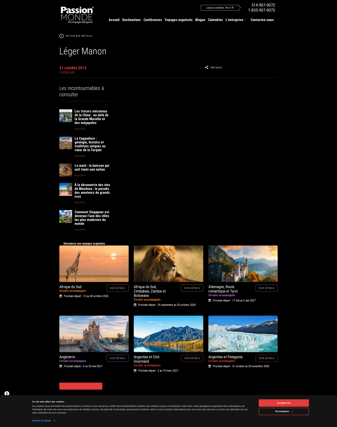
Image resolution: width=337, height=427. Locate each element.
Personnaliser (282, 411)
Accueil (114, 20)
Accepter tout (284, 403)
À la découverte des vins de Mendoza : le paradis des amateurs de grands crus (92, 191)
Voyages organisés (179, 20)
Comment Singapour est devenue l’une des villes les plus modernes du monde (92, 218)
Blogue (200, 20)
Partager (216, 67)
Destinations (131, 20)
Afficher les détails (41, 420)
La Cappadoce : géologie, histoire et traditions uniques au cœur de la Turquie (90, 144)
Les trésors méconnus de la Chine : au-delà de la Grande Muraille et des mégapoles (91, 117)
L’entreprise (234, 20)
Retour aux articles (79, 36)
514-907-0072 (263, 5)
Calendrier (215, 20)
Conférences (153, 20)
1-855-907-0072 (261, 10)
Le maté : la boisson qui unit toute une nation (92, 167)
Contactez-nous (262, 20)
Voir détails (117, 288)
